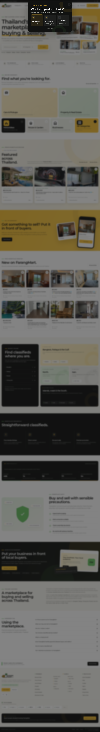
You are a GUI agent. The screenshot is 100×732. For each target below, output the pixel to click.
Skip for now (50, 28)
